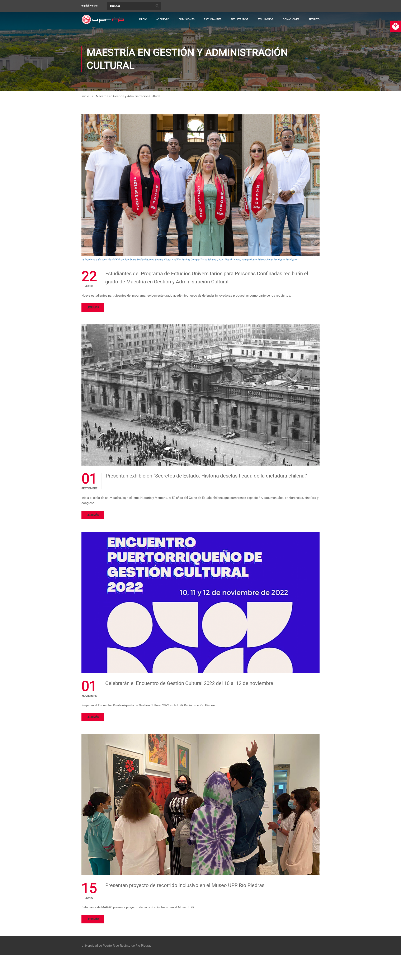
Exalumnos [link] (265, 19)
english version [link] (89, 5)
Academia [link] (162, 19)
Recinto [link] (314, 19)
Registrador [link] (240, 19)
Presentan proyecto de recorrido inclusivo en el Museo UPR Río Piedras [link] (184, 885)
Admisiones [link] (187, 19)
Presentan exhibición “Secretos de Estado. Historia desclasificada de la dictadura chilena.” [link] (206, 476)
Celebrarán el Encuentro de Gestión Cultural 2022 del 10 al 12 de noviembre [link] (189, 683)
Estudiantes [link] (212, 19)
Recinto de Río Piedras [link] (135, 945)
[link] (395, 26)
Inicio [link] (143, 19)
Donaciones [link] (291, 19)
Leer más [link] (93, 307)
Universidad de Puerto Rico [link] (100, 945)
